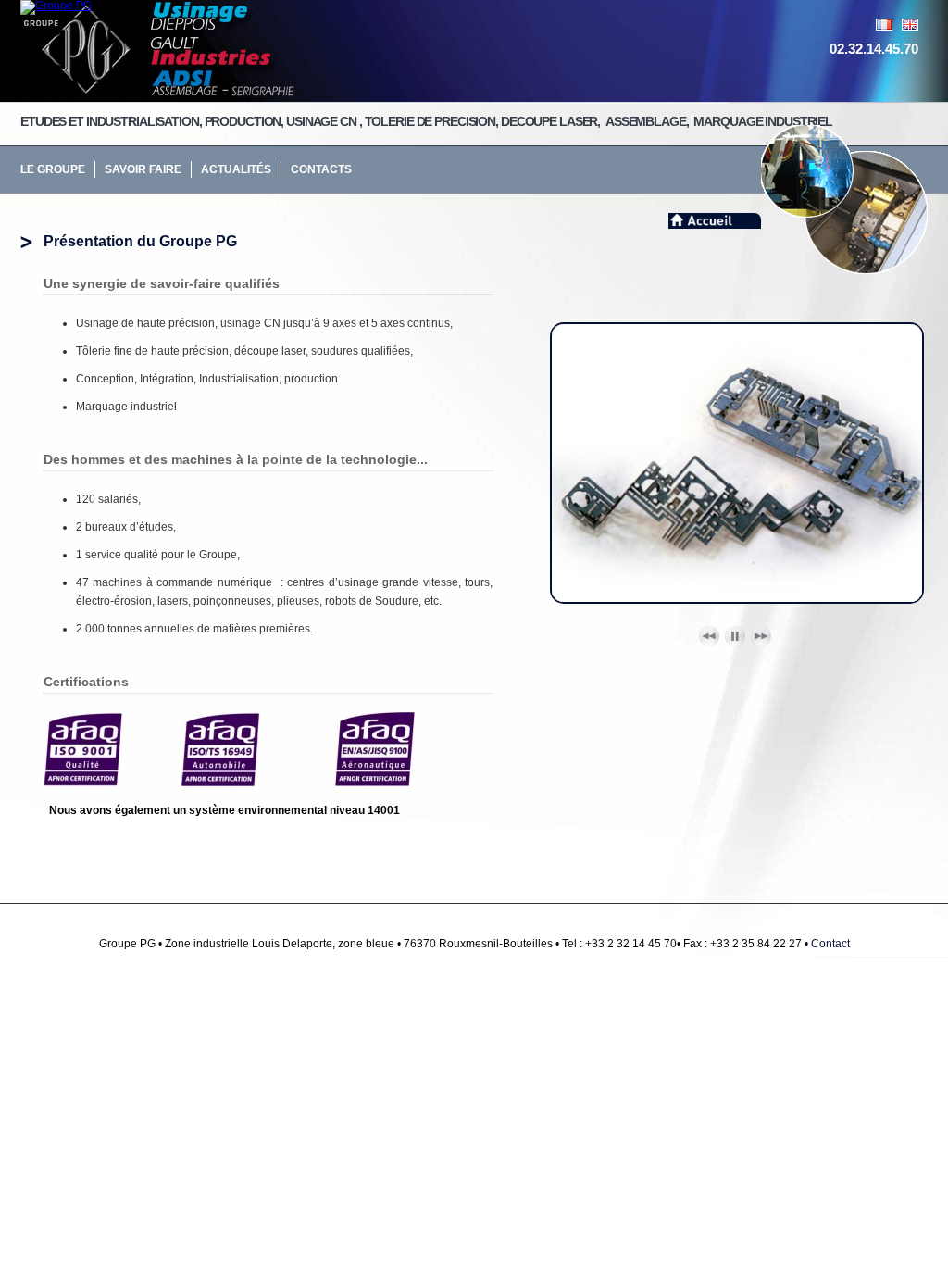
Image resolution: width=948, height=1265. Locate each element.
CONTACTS (321, 169)
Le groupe (52, 169)
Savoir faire (143, 169)
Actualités (236, 169)
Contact (830, 943)
